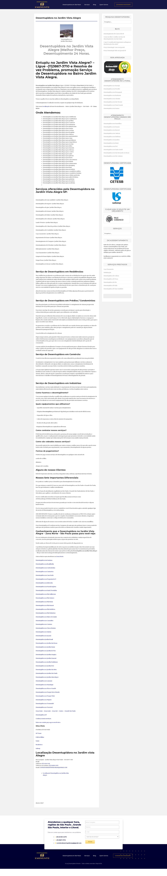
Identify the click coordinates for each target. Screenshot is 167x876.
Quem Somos (104, 4)
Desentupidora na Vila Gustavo (45, 598)
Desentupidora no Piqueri (43, 700)
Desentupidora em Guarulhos (112, 123)
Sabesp (38, 748)
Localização (45, 106)
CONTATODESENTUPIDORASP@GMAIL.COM (53, 767)
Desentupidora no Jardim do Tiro (46, 651)
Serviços (87, 4)
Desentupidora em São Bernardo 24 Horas (116, 153)
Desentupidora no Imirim (43, 632)
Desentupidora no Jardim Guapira (46, 654)
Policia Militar (40, 737)
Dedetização (107, 272)
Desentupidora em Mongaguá (113, 92)
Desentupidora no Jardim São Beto (46, 669)
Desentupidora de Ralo (110, 285)
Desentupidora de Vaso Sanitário (113, 289)
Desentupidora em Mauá (111, 143)
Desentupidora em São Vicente (113, 102)
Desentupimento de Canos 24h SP (114, 33)
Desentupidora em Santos (111, 108)
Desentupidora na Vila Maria (44, 602)
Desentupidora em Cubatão (112, 98)
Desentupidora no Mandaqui (44, 684)
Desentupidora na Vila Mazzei (45, 605)
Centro (61, 711)
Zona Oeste (39, 711)
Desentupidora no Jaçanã (43, 635)
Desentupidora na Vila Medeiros (45, 609)
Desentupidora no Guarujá (112, 85)
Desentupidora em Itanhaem (112, 95)
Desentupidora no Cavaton (44, 624)
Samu (37, 741)
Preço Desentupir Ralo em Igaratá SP (115, 50)
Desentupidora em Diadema (112, 136)
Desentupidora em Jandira (112, 140)
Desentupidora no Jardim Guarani (46, 658)
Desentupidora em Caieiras (112, 133)
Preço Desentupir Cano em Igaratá (114, 47)
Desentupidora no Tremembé (45, 703)
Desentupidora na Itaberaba (44, 583)
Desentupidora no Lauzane (44, 681)
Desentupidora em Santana (44, 560)
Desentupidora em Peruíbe (112, 89)
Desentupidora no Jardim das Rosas (46, 643)
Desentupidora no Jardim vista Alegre (47, 677)
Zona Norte (59, 556)
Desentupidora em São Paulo (72, 4)
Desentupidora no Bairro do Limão (46, 617)
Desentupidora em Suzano (112, 127)
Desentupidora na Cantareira (44, 571)
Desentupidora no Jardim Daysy (45, 647)
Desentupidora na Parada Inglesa (46, 586)
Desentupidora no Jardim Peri (45, 666)
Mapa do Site (99, 863)
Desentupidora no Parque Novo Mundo (48, 692)
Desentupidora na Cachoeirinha (45, 568)
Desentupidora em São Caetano (113, 156)
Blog (94, 4)
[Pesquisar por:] (117, 22)
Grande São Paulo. (70, 711)
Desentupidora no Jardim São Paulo (46, 673)
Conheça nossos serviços (43, 718)
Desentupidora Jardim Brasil (44, 639)
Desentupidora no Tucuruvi (44, 707)
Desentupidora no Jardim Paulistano (47, 662)
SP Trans (38, 733)
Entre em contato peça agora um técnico (48, 722)
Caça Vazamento (109, 269)
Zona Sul (54, 711)
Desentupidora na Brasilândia (45, 564)
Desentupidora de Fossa (111, 279)
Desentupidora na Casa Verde (44, 575)
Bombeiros (39, 744)
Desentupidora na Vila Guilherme (46, 594)
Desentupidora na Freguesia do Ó (46, 579)
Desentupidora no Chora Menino (46, 628)
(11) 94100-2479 (53, 765)
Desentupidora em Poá (110, 146)
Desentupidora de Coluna (111, 276)
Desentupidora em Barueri (112, 130)
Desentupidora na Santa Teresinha (46, 590)
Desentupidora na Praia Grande (113, 105)
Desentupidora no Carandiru (44, 620)
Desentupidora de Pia (110, 282)
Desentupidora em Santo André (113, 149)
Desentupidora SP (41, 715)
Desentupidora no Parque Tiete (45, 696)
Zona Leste (47, 711)
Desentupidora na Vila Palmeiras (45, 613)
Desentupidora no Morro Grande (46, 688)
